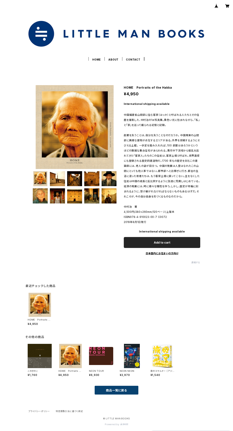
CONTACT (133, 59)
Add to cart (162, 242)
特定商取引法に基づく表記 (69, 411)
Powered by (112, 424)
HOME (96, 59)
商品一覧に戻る (116, 390)
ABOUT (113, 59)
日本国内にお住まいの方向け (162, 253)
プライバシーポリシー (39, 411)
